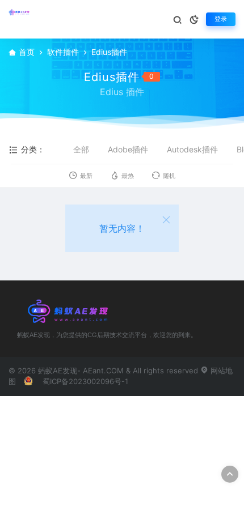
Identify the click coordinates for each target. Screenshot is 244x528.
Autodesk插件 (192, 149)
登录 (220, 19)
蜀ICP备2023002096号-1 (85, 381)
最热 (127, 176)
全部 (81, 149)
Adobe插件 (128, 149)
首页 (27, 52)
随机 (169, 176)
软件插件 (63, 52)
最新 (86, 176)
